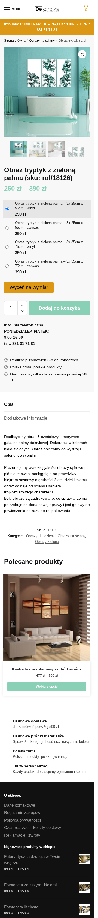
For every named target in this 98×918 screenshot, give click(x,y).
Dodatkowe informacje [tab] (25, 418)
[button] (82, 54)
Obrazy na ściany (42, 41)
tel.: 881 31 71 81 (19, 343)
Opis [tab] (9, 404)
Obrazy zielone (47, 542)
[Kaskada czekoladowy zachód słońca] (46, 617)
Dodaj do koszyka (59, 308)
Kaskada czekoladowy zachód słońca (47, 669)
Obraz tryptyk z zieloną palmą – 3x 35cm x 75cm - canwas (49, 263)
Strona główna (15, 41)
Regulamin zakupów (22, 812)
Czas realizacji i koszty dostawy (32, 827)
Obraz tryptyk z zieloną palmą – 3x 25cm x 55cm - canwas (49, 225)
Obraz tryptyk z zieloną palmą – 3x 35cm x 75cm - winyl (49, 244)
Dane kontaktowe (19, 805)
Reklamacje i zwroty (22, 835)
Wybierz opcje (47, 686)
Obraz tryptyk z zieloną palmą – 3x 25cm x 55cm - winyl (49, 205)
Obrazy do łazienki (41, 536)
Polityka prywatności (22, 820)
